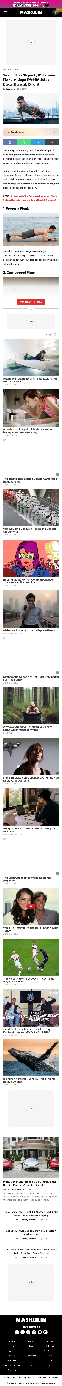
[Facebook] (17, 1332)
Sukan (17, 69)
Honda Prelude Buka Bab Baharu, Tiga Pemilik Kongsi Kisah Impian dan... (29, 1183)
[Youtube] (40, 1332)
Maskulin (7, 69)
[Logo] (31, 12)
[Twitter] (28, 1332)
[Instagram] (22, 1332)
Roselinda (10, 89)
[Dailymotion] (45, 1332)
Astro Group (51, 1383)
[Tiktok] (34, 1332)
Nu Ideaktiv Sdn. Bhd (28, 1383)
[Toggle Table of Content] (51, 132)
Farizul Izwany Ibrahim (13, 1189)
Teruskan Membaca (31, 302)
